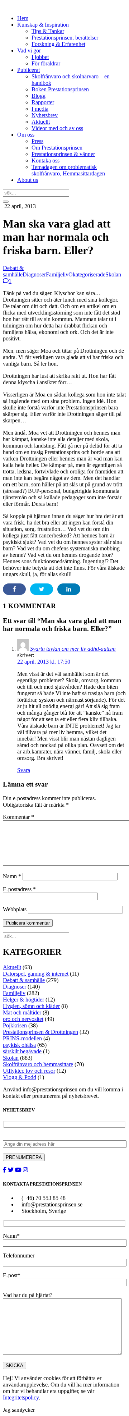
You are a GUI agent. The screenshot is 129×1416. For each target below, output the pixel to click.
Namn (12, 876)
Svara (23, 770)
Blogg (39, 96)
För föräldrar (46, 63)
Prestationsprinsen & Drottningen (40, 1032)
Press (37, 141)
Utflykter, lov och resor (29, 1071)
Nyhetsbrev (45, 115)
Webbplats (15, 909)
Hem (22, 18)
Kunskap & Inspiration (43, 25)
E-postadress (19, 889)
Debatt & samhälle (13, 271)
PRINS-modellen (22, 1038)
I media (40, 109)
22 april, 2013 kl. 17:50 (43, 662)
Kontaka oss (45, 160)
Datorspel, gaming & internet (35, 974)
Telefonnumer (18, 1255)
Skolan (113, 274)
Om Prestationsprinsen (57, 148)
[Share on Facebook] (14, 589)
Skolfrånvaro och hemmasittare (38, 1064)
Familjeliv (57, 274)
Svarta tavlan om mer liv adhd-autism (73, 649)
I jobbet (40, 57)
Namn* (11, 1236)
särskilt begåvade (22, 1051)
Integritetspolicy (21, 1397)
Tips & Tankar (48, 31)
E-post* (11, 1275)
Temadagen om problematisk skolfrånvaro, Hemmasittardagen (68, 170)
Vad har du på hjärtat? (27, 1295)
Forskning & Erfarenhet (58, 44)
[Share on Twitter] (41, 589)
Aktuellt (41, 122)
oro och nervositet (23, 1019)
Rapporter (43, 102)
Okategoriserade (86, 274)
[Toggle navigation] (6, 202)
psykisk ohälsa (19, 1045)
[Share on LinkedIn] (68, 589)
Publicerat (28, 70)
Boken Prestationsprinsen (60, 89)
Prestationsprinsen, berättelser (65, 38)
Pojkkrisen (15, 1025)
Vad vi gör (29, 50)
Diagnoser (34, 274)
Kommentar (18, 817)
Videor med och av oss (57, 128)
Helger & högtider (23, 999)
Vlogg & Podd (19, 1077)
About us (27, 180)
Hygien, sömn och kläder (31, 1006)
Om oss (25, 135)
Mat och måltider (22, 1012)
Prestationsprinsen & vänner (63, 154)
